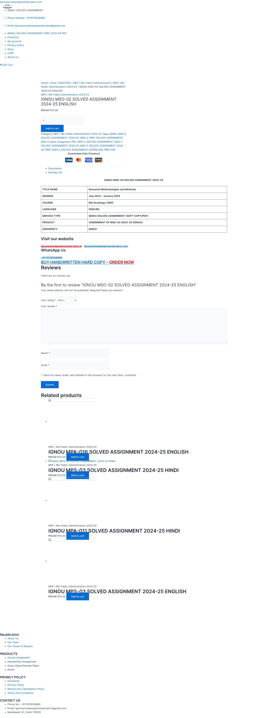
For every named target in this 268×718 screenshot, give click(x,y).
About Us (12, 57)
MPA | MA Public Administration (91, 82)
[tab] (137, 169)
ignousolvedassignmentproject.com (21, 1)
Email (45, 365)
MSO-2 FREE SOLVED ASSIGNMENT (101, 137)
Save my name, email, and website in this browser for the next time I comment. (90, 375)
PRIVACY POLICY (13, 677)
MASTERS (65, 82)
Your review (49, 306)
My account (14, 41)
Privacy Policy (15, 45)
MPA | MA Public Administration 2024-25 (65, 94)
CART (10, 53)
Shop (10, 49)
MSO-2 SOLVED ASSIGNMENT (95, 141)
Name (45, 353)
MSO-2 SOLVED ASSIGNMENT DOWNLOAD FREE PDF (84, 149)
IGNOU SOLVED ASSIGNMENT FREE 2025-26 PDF (37, 33)
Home (44, 82)
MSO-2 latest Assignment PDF (58, 141)
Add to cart (52, 128)
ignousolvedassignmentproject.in (61, 246)
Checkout (13, 37)
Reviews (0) (55, 172)
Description (55, 168)
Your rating (48, 300)
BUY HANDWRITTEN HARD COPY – (74, 262)
